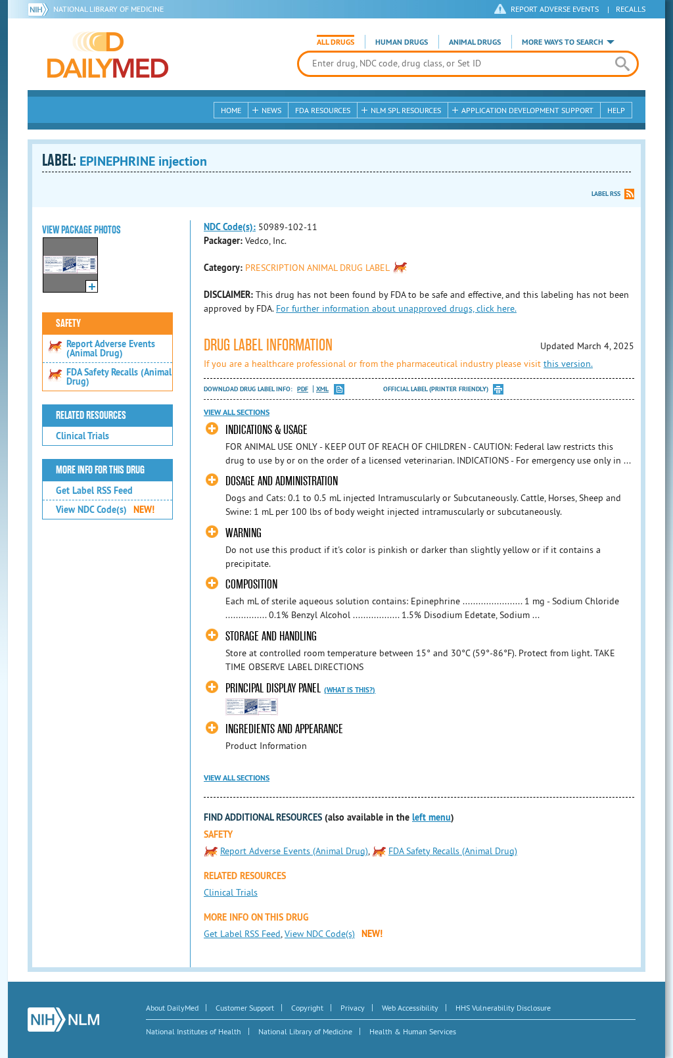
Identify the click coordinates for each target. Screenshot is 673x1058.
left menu (431, 817)
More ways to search (562, 42)
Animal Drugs (475, 42)
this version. (568, 364)
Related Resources (91, 415)
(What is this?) (349, 689)
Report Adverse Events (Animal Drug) (110, 348)
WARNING (243, 533)
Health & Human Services (412, 1031)
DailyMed (107, 55)
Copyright (307, 1008)
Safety (68, 323)
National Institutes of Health (193, 1031)
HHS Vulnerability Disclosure (503, 1008)
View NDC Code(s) (105, 510)
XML (322, 389)
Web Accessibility (410, 1008)
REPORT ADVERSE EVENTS (555, 9)
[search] (622, 64)
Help (616, 110)
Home (231, 110)
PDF (302, 389)
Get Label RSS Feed (94, 490)
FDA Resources (322, 110)
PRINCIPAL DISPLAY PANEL (273, 688)
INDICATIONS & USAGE (266, 429)
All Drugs (335, 42)
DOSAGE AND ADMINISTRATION (281, 481)
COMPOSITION (251, 584)
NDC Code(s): (230, 227)
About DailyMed (172, 1008)
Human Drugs (401, 42)
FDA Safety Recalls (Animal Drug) (119, 376)
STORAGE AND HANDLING (271, 636)
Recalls (630, 9)
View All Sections (236, 412)
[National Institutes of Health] (40, 9)
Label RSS (606, 193)
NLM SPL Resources (406, 110)
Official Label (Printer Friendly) (435, 389)
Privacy (352, 1008)
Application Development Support (527, 110)
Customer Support (245, 1008)
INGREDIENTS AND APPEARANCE (284, 728)
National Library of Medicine (108, 9)
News (271, 110)
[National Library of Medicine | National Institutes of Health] (63, 1019)
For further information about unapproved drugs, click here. (396, 308)
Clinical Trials (82, 436)
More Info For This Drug (100, 470)
